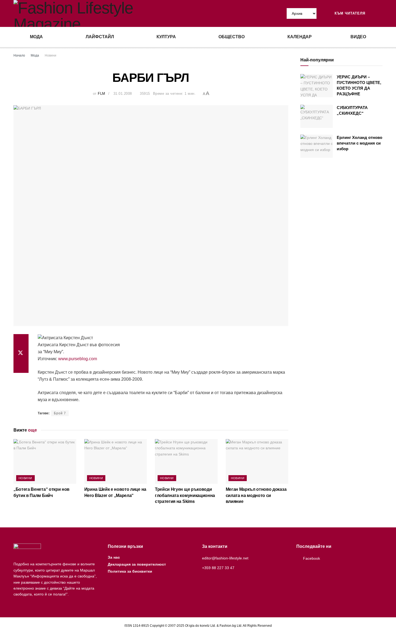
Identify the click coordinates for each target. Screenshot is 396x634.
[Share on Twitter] (21, 353)
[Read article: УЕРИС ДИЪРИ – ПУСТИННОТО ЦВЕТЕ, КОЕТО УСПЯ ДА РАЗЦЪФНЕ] (316, 85)
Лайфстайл (100, 36)
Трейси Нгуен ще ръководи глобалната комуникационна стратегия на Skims (185, 495)
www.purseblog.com (77, 358)
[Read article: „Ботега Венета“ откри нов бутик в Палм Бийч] (44, 461)
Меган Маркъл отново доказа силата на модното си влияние (256, 495)
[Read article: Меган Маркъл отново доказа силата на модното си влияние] (257, 461)
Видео (358, 36)
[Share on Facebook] (21, 340)
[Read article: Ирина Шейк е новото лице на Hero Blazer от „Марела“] (115, 461)
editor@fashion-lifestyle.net (225, 558)
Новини (50, 55)
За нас (114, 557)
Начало (19, 55)
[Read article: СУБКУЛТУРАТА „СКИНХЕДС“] (316, 116)
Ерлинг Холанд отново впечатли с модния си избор (359, 143)
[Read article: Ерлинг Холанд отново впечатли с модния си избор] (316, 146)
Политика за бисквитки (130, 571)
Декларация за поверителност (137, 564)
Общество (231, 36)
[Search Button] (380, 13)
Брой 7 (60, 413)
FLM (101, 94)
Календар (299, 36)
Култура (166, 36)
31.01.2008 (122, 94)
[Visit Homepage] (105, 13)
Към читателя (349, 13)
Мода (36, 36)
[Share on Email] (21, 366)
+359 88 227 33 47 (218, 568)
